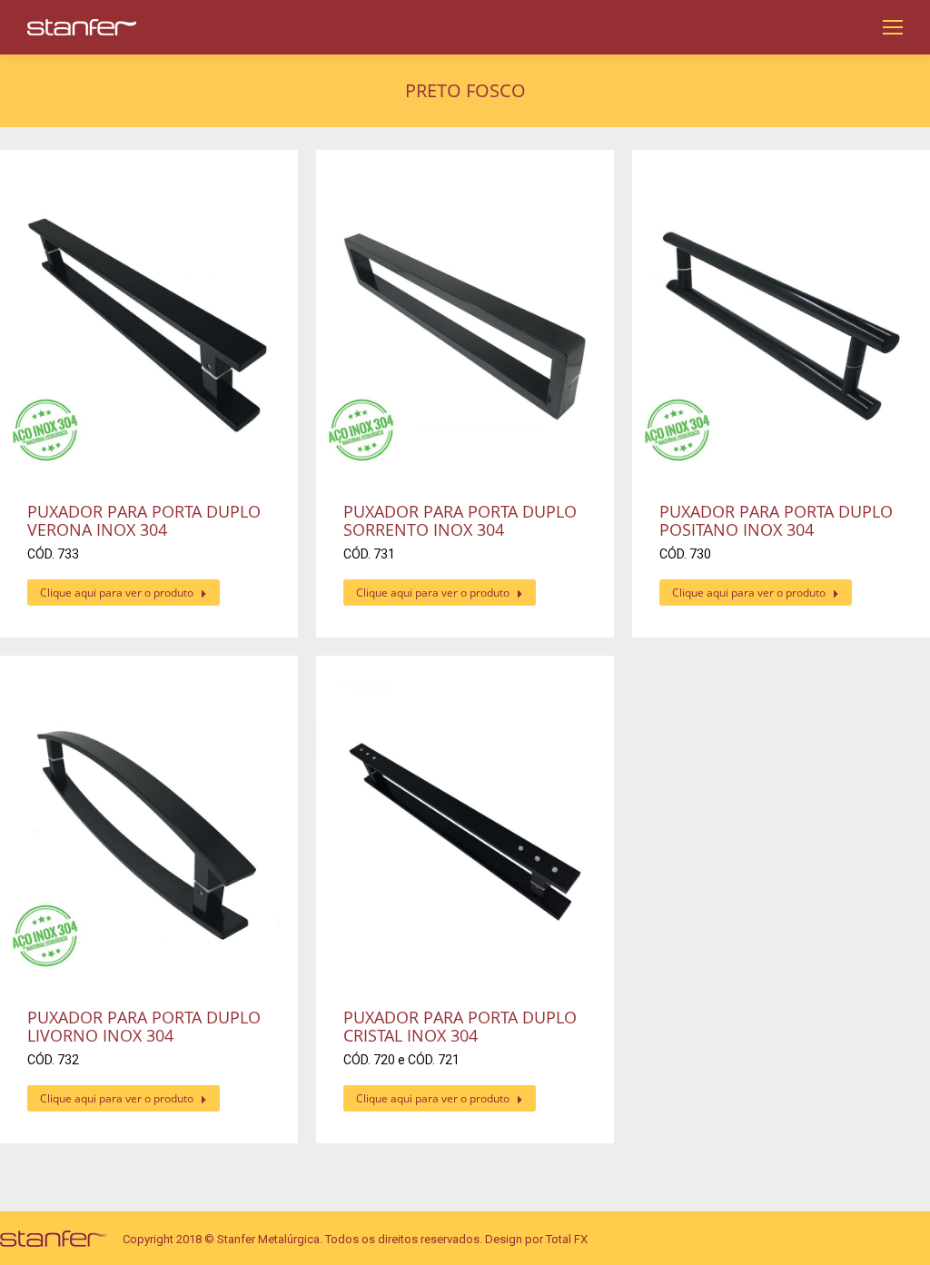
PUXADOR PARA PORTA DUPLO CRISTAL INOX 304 (460, 1026)
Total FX (567, 1239)
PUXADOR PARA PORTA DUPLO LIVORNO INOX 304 (144, 1026)
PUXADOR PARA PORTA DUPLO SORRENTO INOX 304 (460, 520)
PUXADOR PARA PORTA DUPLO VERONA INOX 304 (144, 520)
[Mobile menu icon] (893, 27)
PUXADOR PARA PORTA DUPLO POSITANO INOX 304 (776, 520)
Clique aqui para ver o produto (116, 592)
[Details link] (149, 326)
